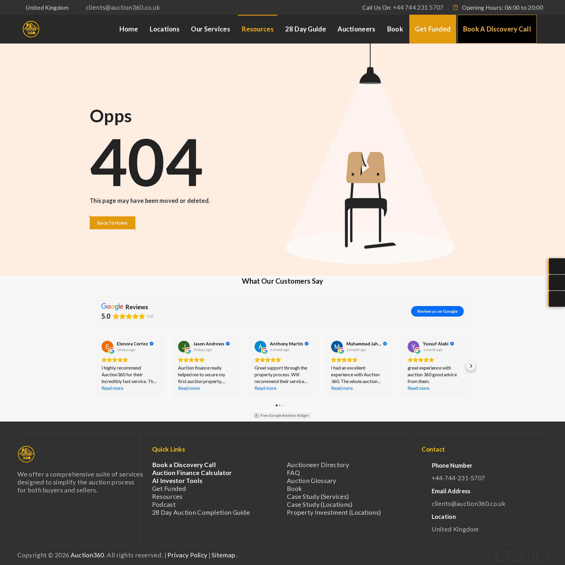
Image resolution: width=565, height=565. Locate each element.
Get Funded (433, 29)
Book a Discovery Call (497, 29)
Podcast (164, 504)
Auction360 (87, 555)
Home (128, 29)
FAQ (293, 473)
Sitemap (224, 555)
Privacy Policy (188, 555)
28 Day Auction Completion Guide (201, 512)
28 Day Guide (305, 29)
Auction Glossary (311, 480)
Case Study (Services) (318, 496)
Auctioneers (356, 29)
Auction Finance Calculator (192, 473)
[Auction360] (31, 29)
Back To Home (112, 222)
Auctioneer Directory (318, 465)
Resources (258, 29)
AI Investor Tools (177, 480)
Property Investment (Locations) (334, 512)
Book (395, 29)
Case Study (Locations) (320, 504)
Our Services (210, 29)
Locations (164, 29)
